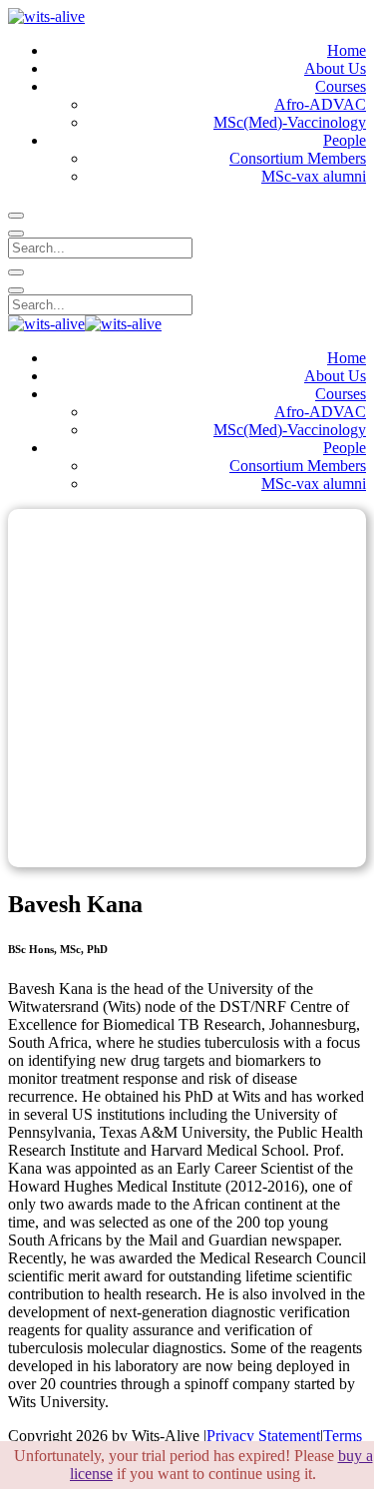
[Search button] (16, 216)
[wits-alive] (46, 16)
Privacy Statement (263, 1435)
